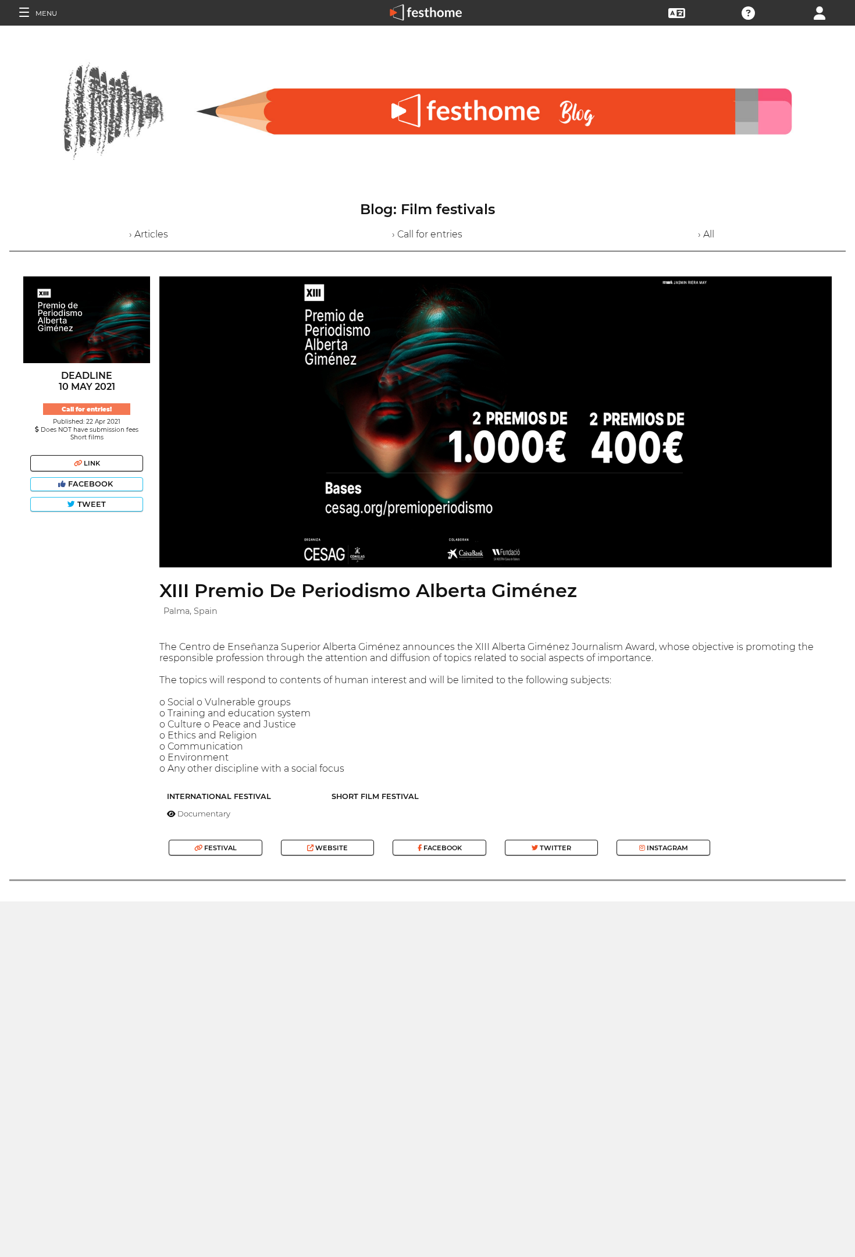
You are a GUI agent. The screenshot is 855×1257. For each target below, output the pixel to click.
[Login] (819, 12)
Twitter (554, 848)
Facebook (90, 484)
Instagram (666, 848)
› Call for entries (427, 234)
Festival (219, 848)
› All (706, 234)
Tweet (90, 504)
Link (91, 463)
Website (331, 848)
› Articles (148, 234)
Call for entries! (87, 409)
